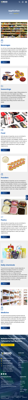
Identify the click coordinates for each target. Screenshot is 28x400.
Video (19, 364)
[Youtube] (5, 374)
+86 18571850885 (7, 360)
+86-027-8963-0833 (8, 363)
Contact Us (20, 367)
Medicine (22, 391)
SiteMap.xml (24, 397)
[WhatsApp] (27, 196)
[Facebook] (1, 374)
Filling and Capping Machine (7, 383)
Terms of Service (11, 397)
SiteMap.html (18, 397)
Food (21, 384)
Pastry (21, 388)
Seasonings (22, 383)
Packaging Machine (22, 360)
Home (10, 13)
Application (16, 13)
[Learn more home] (4, 2)
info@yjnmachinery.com (8, 358)
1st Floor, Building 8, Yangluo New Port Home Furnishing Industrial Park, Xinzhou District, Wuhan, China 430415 (8, 368)
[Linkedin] (3, 374)
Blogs (19, 365)
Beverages (22, 381)
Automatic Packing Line (6, 384)
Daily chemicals (23, 389)
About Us (20, 359)
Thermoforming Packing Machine (8, 386)
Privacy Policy (3, 397)
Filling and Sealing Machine (7, 381)
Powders (22, 386)
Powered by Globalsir (5, 398)
